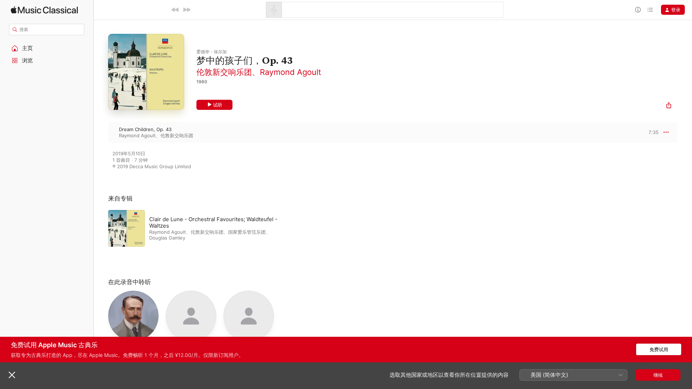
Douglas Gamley (167, 238)
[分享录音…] (668, 106)
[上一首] (175, 9)
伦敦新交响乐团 (224, 72)
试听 (217, 105)
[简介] (638, 10)
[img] (44, 10)
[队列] (650, 10)
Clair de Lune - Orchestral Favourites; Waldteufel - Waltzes (213, 222)
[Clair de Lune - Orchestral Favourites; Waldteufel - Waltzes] (198, 228)
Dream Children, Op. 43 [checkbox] (145, 129)
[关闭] (12, 375)
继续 (658, 375)
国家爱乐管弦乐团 (247, 232)
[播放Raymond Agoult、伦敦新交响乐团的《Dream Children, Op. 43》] (101, 132)
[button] (46, 48)
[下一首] (186, 9)
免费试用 (658, 349)
